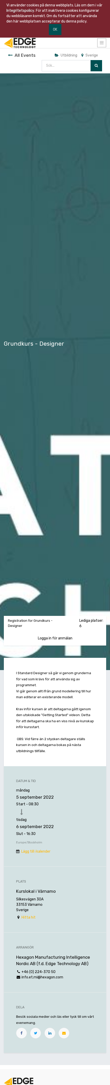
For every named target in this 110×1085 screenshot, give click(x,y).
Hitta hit (28, 917)
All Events (25, 55)
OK (55, 29)
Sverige (91, 55)
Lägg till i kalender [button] (35, 851)
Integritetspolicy (20, 10)
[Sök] (96, 66)
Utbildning (69, 55)
